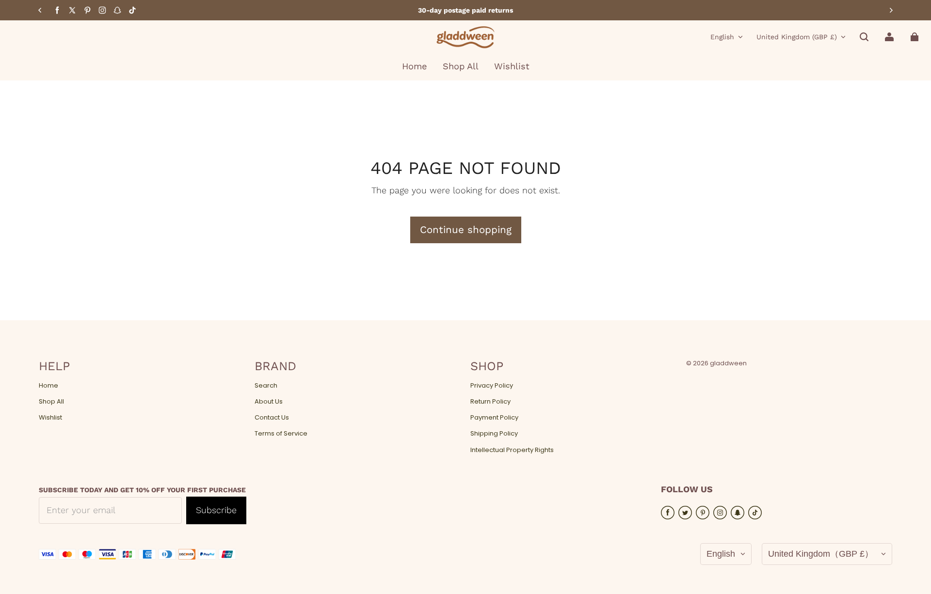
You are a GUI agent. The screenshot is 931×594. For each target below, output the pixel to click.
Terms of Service (281, 433)
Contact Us (272, 417)
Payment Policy (494, 417)
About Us (269, 401)
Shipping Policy (494, 433)
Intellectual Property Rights (512, 450)
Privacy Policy (491, 385)
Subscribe (216, 510)
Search (266, 385)
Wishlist (50, 417)
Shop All (51, 401)
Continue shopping (466, 229)
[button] (864, 37)
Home (48, 385)
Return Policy (490, 401)
